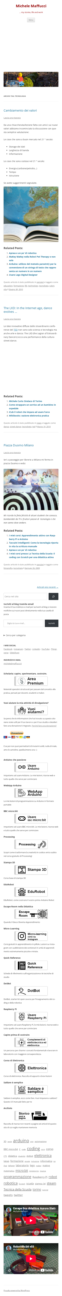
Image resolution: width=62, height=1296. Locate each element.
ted (33, 426)
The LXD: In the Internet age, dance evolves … (28, 310)
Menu (31, 20)
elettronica (43, 1155)
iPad (5, 1166)
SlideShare (14, 652)
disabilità (21, 1156)
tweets (8, 1195)
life (26, 285)
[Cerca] (53, 596)
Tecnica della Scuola (17, 1189)
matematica (9, 1171)
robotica (11, 1183)
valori (51, 285)
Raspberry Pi (40, 1177)
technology (33, 285)
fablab (6, 1161)
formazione (19, 285)
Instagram (18, 649)
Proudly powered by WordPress (17, 1290)
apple (10, 1142)
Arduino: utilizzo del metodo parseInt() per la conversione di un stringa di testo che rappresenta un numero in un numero (32, 267)
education (8, 285)
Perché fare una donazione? (44, 725)
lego (32, 1165)
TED (16, 329)
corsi (43, 1149)
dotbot (29, 1156)
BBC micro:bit (11, 1149)
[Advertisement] (31, 46)
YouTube (46, 649)
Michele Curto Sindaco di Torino (25, 401)
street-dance (15, 426)
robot (53, 1176)
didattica (12, 1155)
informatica (46, 1161)
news (39, 423)
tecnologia (43, 285)
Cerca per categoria (16, 635)
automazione (40, 1141)
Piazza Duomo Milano (19, 445)
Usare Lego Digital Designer (23, 274)
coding (33, 1148)
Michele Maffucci (31, 6)
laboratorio (22, 1165)
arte (31, 1141)
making (46, 1165)
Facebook (8, 649)
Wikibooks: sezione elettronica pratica (29, 415)
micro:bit (21, 1170)
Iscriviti (51, 623)
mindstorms (34, 1171)
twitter (18, 1195)
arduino (21, 1141)
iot (54, 1161)
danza (6, 426)
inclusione (35, 1161)
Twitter (28, 649)
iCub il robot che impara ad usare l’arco (29, 412)
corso (49, 1149)
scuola (30, 1183)
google (27, 1161)
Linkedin (36, 649)
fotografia (8, 568)
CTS (5, 1156)
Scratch (22, 1184)
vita (5, 289)
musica (43, 1171)
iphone (11, 1165)
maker (38, 1166)
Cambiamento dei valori (20, 110)
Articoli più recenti (47, 587)
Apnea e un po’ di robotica (22, 253)
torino (37, 1189)
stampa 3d (40, 1183)
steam (51, 1183)
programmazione (17, 1176)
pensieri (40, 282)
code (24, 1149)
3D (5, 1141)
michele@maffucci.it (13, 663)
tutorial (45, 1190)
